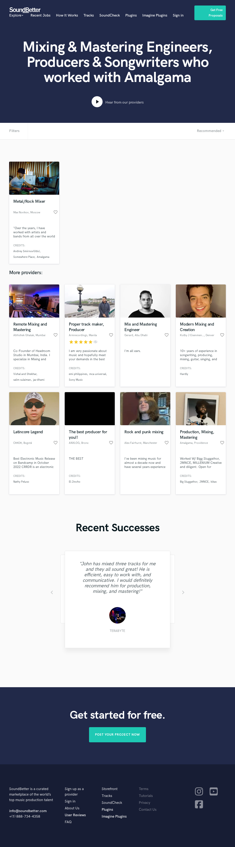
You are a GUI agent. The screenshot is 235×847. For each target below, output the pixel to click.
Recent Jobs (40, 15)
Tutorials (146, 796)
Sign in (178, 15)
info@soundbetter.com (28, 811)
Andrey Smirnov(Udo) (26, 251)
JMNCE (204, 482)
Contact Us (148, 810)
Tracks (89, 15)
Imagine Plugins (154, 15)
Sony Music (76, 380)
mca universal (97, 374)
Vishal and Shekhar (24, 374)
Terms (143, 789)
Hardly (184, 374)
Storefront (110, 789)
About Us (72, 808)
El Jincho (74, 482)
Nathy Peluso (21, 482)
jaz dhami (39, 380)
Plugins (131, 15)
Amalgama (43, 257)
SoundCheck (109, 15)
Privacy (144, 803)
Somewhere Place (24, 257)
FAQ (68, 822)
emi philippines (78, 374)
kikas (214, 482)
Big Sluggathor (188, 482)
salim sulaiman (22, 380)
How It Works (67, 15)
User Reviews (75, 815)
